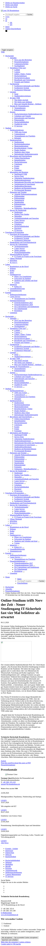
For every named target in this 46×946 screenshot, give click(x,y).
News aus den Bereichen (23, 60)
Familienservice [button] (15, 274)
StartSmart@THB (20, 174)
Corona (17, 282)
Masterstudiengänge (21, 146)
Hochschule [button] (9, 56)
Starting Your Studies (21, 214)
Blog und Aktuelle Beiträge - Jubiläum (27, 104)
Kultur (12, 270)
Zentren (12, 373)
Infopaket (17, 138)
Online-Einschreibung (22, 158)
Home (7, 577)
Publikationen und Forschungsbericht (23, 242)
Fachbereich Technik (21, 88)
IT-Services (18, 230)
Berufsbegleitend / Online (23, 148)
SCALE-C (13, 262)
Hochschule (9, 316)
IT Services (18, 126)
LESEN (4, 800)
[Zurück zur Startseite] (10, 10)
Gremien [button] (13, 92)
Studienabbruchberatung (22, 186)
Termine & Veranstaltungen (19, 367)
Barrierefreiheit (10, 857)
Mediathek (9, 864)
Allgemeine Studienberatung (24, 178)
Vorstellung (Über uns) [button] (18, 68)
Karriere (8, 553)
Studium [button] (8, 128)
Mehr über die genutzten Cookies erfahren (16, 942)
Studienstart (18, 212)
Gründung (18, 224)
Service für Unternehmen (19, 505)
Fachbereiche (14, 344)
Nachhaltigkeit (19, 66)
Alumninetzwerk (16, 291)
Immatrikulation (19, 160)
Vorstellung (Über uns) (18, 328)
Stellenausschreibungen (18, 295)
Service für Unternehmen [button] (19, 244)
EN (11, 25)
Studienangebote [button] (16, 140)
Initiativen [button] (13, 284)
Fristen (16, 168)
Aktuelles (13, 318)
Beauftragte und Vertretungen (24, 80)
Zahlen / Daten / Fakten (22, 74)
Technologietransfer (21, 246)
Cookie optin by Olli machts (11, 944)
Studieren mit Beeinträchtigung (25, 188)
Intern (7, 27)
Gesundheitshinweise (17, 289)
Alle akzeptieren (7, 937)
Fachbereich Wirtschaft (22, 90)
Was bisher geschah (21, 100)
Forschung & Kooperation (14, 493)
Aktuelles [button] (13, 58)
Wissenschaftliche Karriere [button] (19, 254)
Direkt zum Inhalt (11, 5)
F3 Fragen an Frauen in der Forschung (27, 256)
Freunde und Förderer (22, 82)
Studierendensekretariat (22, 180)
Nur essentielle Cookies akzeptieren (26, 937)
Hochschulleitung (20, 76)
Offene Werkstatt (16, 258)
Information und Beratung (19, 433)
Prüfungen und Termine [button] (18, 192)
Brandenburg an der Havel (19, 266)
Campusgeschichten (21, 64)
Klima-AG (18, 287)
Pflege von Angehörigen (22, 276)
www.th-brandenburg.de (9, 915)
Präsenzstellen (19, 120)
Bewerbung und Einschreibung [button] (21, 156)
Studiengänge (19, 142)
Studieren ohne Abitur (22, 152)
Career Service (19, 220)
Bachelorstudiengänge (22, 144)
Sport (12, 272)
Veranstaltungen (20, 108)
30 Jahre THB (15, 359)
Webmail (8, 862)
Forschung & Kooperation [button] (14, 232)
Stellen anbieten (19, 250)
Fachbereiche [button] (14, 84)
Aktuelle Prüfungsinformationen (25, 194)
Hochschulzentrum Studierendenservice (28, 114)
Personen (8, 868)
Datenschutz (9, 853)
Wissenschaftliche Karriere (19, 515)
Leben (7, 525)
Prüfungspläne (19, 196)
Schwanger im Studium (22, 278)
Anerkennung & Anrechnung (24, 184)
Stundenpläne (19, 202)
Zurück (3, 761)
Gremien (13, 352)
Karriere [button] (8, 293)
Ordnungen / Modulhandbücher (25, 208)
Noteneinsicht (19, 200)
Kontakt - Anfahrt (11, 849)
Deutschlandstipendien (22, 252)
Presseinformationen (21, 62)
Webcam (8, 855)
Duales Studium (20, 150)
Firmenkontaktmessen (17, 561)
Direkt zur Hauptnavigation (15, 3)
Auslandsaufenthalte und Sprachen (26, 218)
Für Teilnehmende (20, 309)
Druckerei (17, 228)
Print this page (6, 763)
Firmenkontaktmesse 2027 (23, 303)
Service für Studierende (18, 471)
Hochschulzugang (20, 162)
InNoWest (13, 260)
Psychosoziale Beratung (22, 190)
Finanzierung (19, 222)
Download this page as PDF (21, 763)
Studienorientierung (17, 391)
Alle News (4, 843)
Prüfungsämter (19, 198)
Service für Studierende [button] (18, 210)
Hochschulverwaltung (22, 78)
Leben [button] (7, 264)
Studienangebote (16, 401)
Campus (17, 72)
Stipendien (18, 216)
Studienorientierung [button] (17, 130)
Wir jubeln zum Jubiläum (23, 102)
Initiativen (13, 545)
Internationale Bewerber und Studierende (28, 182)
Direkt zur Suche (11, 7)
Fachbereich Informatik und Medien (27, 86)
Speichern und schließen (10, 940)
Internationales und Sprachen (24, 118)
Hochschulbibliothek (21, 122)
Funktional (7, 923)
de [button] (6, 21)
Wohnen (13, 268)
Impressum (9, 851)
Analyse (6, 926)
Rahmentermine (19, 110)
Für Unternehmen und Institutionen (26, 307)
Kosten (16, 166)
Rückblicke (18, 311)
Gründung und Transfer (22, 116)
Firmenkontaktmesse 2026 (23, 305)
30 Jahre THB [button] (15, 98)
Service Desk (19, 176)
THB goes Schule (20, 132)
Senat (16, 94)
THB (3, 52)
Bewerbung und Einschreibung (21, 417)
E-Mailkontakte (6, 913)
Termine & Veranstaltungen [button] (19, 106)
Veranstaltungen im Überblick (24, 136)
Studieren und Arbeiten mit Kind (25, 280)
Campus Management (13, 874)
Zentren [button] (12, 112)
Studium (8, 389)
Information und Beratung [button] (19, 172)
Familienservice (15, 535)
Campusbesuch (19, 134)
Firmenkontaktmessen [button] (17, 301)
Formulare (18, 170)
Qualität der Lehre (20, 124)
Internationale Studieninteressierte (26, 154)
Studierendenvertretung (22, 96)
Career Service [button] (15, 297)
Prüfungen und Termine (18, 453)
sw (6, 19)
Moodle (8, 866)
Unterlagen (18, 164)
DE (11, 23)
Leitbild (17, 70)
